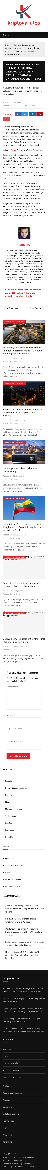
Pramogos (9, 830)
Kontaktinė (9, 837)
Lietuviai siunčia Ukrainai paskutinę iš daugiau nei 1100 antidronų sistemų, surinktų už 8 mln (23, 527)
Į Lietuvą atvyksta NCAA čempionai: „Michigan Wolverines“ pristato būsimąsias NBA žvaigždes (25, 955)
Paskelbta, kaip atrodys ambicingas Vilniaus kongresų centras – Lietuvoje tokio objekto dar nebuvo (22, 350)
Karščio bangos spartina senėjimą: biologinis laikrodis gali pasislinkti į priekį (24, 943)
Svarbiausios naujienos (14, 322)
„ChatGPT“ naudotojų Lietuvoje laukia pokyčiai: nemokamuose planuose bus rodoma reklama (25, 908)
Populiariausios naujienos (16, 788)
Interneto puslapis (15, 741)
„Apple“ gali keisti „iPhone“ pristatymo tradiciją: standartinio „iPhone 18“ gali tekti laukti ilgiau (23, 932)
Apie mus (9, 858)
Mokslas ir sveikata (13, 809)
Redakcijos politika (13, 879)
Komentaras (13, 686)
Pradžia (8, 781)
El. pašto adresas (15, 728)
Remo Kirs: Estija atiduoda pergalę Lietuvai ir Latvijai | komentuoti (21, 584)
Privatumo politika (13, 886)
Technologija (10, 816)
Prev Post (13, 308)
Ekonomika (9, 802)
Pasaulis (8, 795)
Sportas (8, 823)
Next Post (34, 308)
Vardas (11, 715)
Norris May (17, 106)
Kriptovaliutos (18, 1153)
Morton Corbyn (18, 361)
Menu (7, 35)
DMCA (7, 872)
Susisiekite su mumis (14, 865)
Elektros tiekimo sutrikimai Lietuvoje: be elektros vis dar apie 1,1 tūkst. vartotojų (22, 412)
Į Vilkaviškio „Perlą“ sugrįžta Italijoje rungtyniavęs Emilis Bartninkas (20, 920)
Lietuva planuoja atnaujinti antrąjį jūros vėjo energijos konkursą (24, 640)
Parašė (14, 150)
